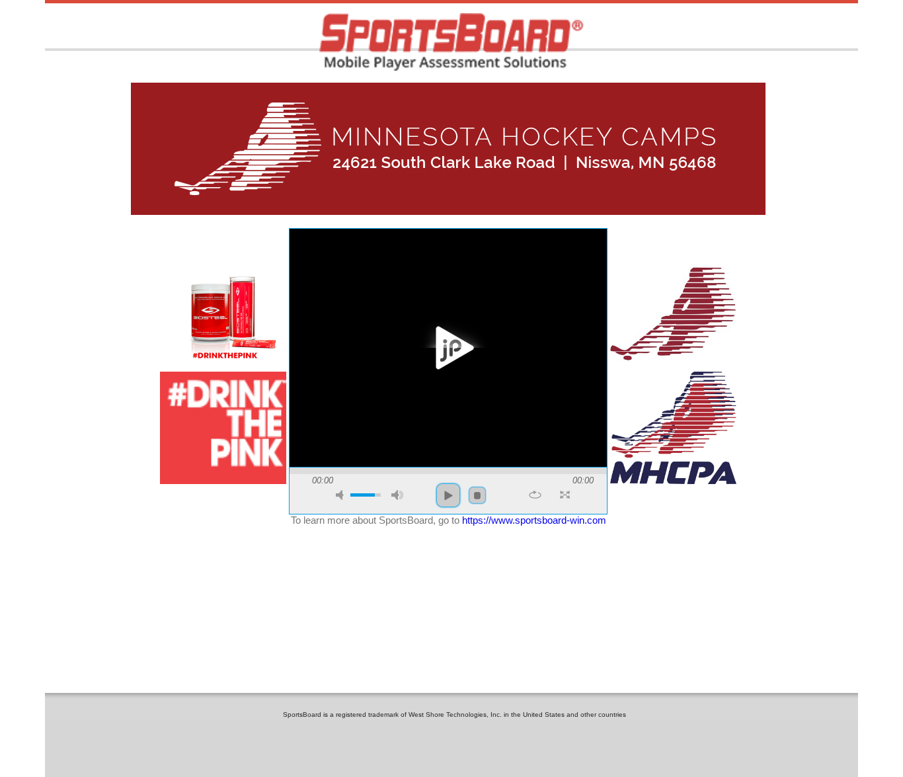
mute (342, 495)
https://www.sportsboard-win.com (534, 520)
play (448, 348)
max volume (397, 495)
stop (477, 495)
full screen (565, 495)
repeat (535, 495)
